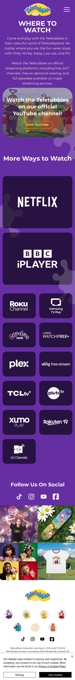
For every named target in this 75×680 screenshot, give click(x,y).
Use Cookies (55, 675)
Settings (19, 675)
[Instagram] (31, 496)
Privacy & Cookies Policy (52, 666)
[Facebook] (55, 496)
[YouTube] (43, 496)
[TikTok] (19, 496)
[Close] (70, 658)
